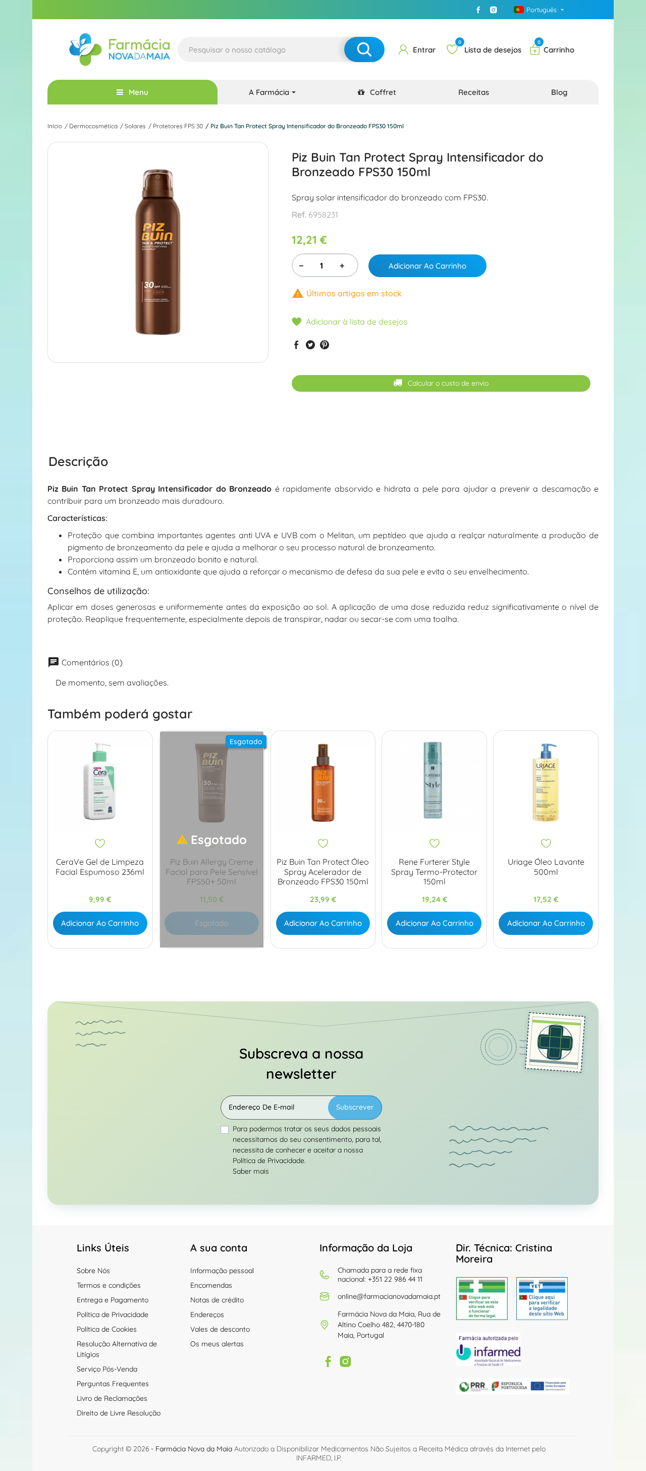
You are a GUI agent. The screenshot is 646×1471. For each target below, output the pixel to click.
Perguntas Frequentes (113, 1383)
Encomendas (211, 1285)
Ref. (299, 214)
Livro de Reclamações (112, 1398)
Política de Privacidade (112, 1314)
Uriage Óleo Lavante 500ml (546, 866)
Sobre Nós (93, 1270)
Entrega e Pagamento (112, 1299)
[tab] (78, 461)
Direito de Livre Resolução (118, 1412)
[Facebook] (478, 9)
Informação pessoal (222, 1270)
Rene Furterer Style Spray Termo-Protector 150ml (434, 871)
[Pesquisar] (364, 49)
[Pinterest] (324, 344)
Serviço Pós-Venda (107, 1369)
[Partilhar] (296, 344)
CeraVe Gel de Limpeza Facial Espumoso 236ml (100, 866)
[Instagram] (493, 9)
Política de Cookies (107, 1329)
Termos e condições (109, 1285)
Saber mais (251, 1171)
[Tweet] (310, 344)
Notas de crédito (217, 1299)
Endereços (207, 1314)
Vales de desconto (220, 1329)
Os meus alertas (217, 1343)
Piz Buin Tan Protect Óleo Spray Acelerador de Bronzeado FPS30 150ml (323, 871)
